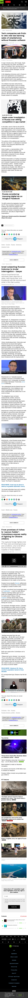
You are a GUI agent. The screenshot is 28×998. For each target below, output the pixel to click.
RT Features (5, 779)
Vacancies (14, 986)
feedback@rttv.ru (13, 254)
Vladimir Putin (5, 247)
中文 (26, 936)
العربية (2, 936)
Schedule (14, 960)
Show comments (14, 259)
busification (7, 591)
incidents (4, 597)
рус (11, 936)
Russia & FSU (9, 30)
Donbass (4, 710)
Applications (14, 953)
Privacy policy (14, 970)
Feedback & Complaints (14, 983)
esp (7, 936)
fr (18, 936)
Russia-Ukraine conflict (8, 712)
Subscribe (14, 907)
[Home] (2, 2)
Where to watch (14, 956)
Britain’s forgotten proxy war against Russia (13, 838)
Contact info (14, 979)
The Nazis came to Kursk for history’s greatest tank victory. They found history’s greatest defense (13, 798)
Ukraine (18, 712)
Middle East (9, 510)
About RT (14, 973)
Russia (13, 244)
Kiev (9, 710)
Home (3, 30)
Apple (3, 244)
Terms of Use (14, 966)
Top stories (4, 738)
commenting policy (16, 251)
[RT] (4, 939)
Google (8, 244)
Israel (3, 510)
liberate (17, 583)
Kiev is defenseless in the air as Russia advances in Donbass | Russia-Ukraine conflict (14, 8)
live (8, 1)
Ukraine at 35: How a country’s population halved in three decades (12, 670)
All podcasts (23, 916)
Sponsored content (14, 963)
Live (14, 950)
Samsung (18, 244)
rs (22, 936)
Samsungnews (9, 225)
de (15, 936)
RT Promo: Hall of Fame (14, 976)
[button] (14, 685)
